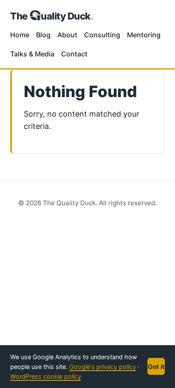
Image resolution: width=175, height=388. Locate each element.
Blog (43, 35)
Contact (74, 54)
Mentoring (144, 35)
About (67, 35)
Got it (156, 366)
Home (19, 35)
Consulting (102, 35)
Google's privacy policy (102, 366)
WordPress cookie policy (45, 376)
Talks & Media (32, 54)
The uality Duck (51, 16)
